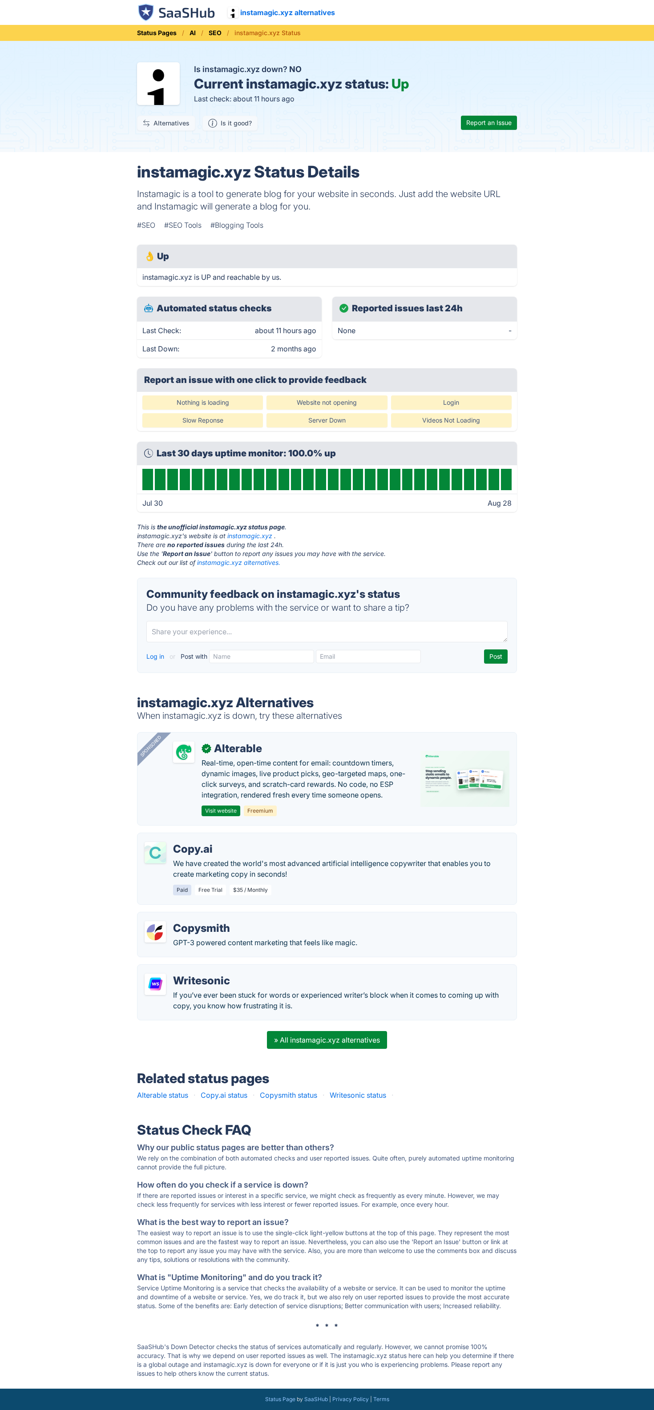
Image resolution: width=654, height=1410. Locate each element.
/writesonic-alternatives (184, 970)
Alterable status (162, 1095)
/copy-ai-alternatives (179, 838)
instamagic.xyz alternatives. (238, 562)
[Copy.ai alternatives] (155, 852)
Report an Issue (489, 122)
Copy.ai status (224, 1095)
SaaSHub (316, 1399)
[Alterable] (183, 752)
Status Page (280, 1399)
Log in (156, 656)
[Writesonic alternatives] (155, 984)
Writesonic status (358, 1095)
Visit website (221, 810)
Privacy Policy (350, 1399)
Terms (381, 1399)
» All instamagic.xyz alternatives (327, 1039)
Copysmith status (288, 1095)
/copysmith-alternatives (184, 917)
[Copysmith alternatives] (155, 932)
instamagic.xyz (249, 536)
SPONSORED (150, 745)
